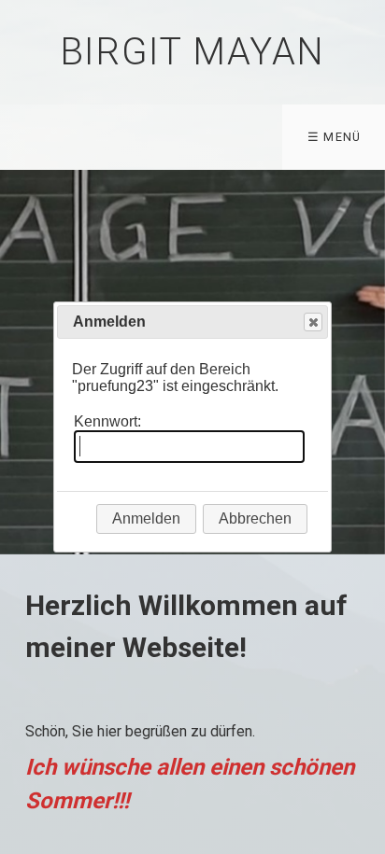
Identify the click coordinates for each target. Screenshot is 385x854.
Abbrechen (255, 518)
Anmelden (146, 518)
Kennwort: (107, 421)
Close (313, 322)
